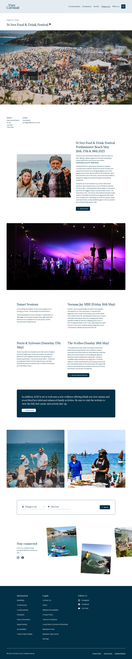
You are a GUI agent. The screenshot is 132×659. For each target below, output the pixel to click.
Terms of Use (108, 653)
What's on (115, 6)
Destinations (86, 6)
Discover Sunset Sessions (79, 375)
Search (106, 507)
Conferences (22, 605)
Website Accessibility (50, 610)
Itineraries (20, 615)
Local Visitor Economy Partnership (55, 624)
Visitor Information (23, 619)
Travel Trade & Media (24, 634)
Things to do (105, 6)
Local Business (22, 610)
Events (17, 20)
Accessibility (21, 629)
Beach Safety (22, 624)
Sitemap (46, 639)
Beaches (96, 6)
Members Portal (48, 629)
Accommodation (74, 6)
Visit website (26, 120)
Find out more (84, 209)
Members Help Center (51, 634)
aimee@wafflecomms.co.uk (31, 122)
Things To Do (10, 20)
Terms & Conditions (50, 619)
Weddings (20, 600)
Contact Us (47, 600)
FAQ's (45, 605)
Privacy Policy (48, 615)
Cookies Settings (120, 653)
